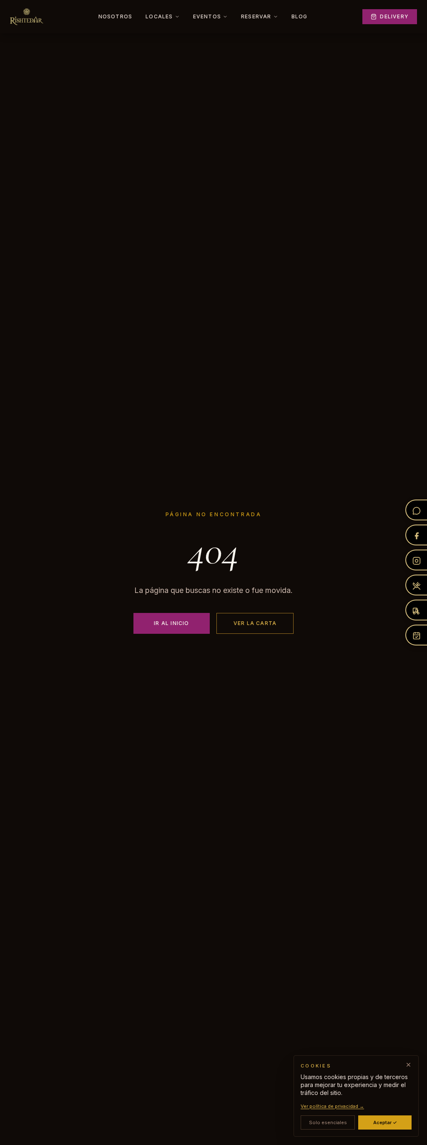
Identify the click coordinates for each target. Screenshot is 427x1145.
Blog (299, 16)
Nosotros (115, 16)
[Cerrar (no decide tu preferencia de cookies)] (408, 1065)
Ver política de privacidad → (332, 1106)
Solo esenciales (328, 1122)
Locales (159, 16)
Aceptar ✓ (385, 1122)
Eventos (207, 16)
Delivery (394, 16)
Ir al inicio (171, 623)
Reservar (256, 16)
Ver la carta (255, 623)
